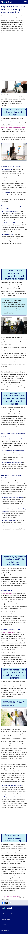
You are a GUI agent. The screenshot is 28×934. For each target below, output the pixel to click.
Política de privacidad (6, 913)
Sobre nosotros (5, 930)
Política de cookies (5, 919)
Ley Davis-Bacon (7, 593)
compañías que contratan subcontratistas (13, 127)
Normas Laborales (8, 632)
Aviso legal (3, 924)
